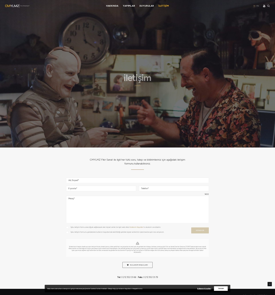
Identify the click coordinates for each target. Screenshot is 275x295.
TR (254, 6)
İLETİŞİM (163, 5)
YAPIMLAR (129, 5)
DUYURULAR (147, 5)
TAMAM (221, 289)
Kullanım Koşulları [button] (139, 265)
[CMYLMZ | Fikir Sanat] (17, 6)
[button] (264, 6)
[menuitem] (112, 6)
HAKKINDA (112, 5)
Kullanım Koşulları (136, 227)
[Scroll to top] (270, 284)
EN (258, 6)
